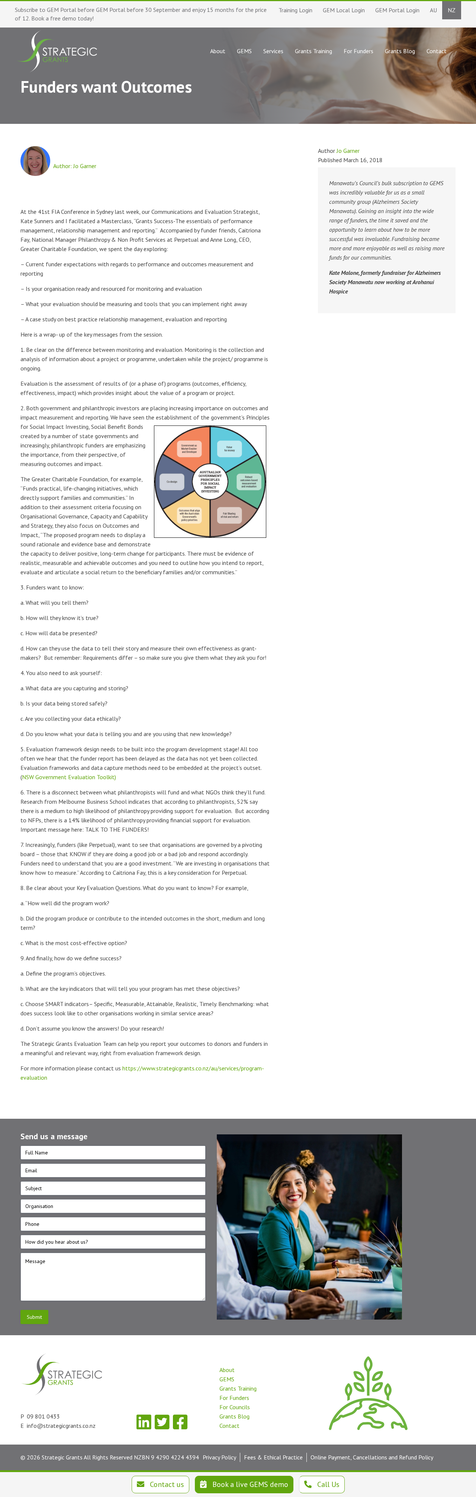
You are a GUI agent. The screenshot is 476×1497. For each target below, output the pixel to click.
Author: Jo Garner (74, 166)
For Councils (234, 1407)
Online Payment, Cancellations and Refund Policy (372, 1457)
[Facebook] (180, 1422)
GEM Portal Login (397, 10)
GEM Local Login (344, 10)
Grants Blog (234, 1416)
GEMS (226, 1379)
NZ (452, 10)
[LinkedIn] (143, 1422)
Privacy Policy (219, 1457)
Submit (34, 1317)
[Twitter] (162, 1422)
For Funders (234, 1397)
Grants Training (238, 1388)
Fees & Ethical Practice (273, 1457)
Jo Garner (348, 150)
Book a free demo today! (62, 18)
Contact (229, 1425)
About (227, 1370)
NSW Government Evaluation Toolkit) (69, 777)
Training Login (295, 10)
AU (433, 10)
